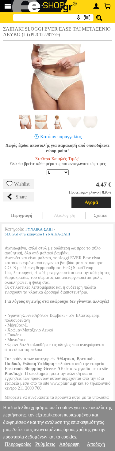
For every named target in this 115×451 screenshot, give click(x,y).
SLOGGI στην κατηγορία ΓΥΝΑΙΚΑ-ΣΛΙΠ (37, 234)
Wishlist (21, 184)
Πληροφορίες (18, 444)
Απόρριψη (69, 444)
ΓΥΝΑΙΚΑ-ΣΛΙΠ (39, 229)
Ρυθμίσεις (45, 444)
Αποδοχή (96, 444)
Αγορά (91, 202)
